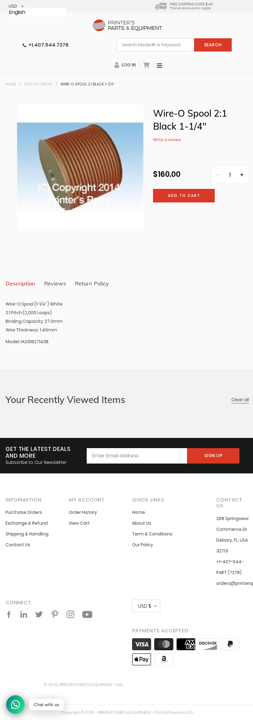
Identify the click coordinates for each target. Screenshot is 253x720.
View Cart (79, 523)
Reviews (55, 283)
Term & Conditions (152, 534)
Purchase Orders (24, 512)
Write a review (167, 139)
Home (11, 84)
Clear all (240, 400)
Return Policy (92, 283)
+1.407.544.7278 (47, 44)
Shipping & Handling (27, 534)
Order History (83, 512)
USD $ (144, 606)
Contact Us (18, 545)
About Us (141, 523)
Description (20, 283)
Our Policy (142, 545)
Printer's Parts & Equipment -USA (90, 685)
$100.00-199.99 (38, 84)
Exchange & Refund (27, 523)
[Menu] (159, 65)
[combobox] (174, 45)
